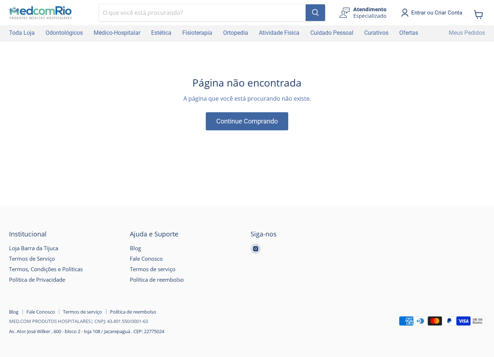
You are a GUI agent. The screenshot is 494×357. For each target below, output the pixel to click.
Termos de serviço (152, 269)
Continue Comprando (247, 121)
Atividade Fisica (279, 32)
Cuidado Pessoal (331, 32)
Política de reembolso (157, 279)
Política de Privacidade (37, 279)
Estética (161, 32)
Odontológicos (64, 32)
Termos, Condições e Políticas (46, 269)
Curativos (376, 32)
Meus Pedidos (467, 32)
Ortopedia (235, 32)
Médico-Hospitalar (117, 32)
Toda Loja (22, 32)
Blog (135, 248)
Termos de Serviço (32, 258)
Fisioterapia (197, 32)
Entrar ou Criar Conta (436, 12)
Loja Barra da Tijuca (33, 248)
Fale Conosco (146, 258)
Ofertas (408, 32)
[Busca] (315, 12)
